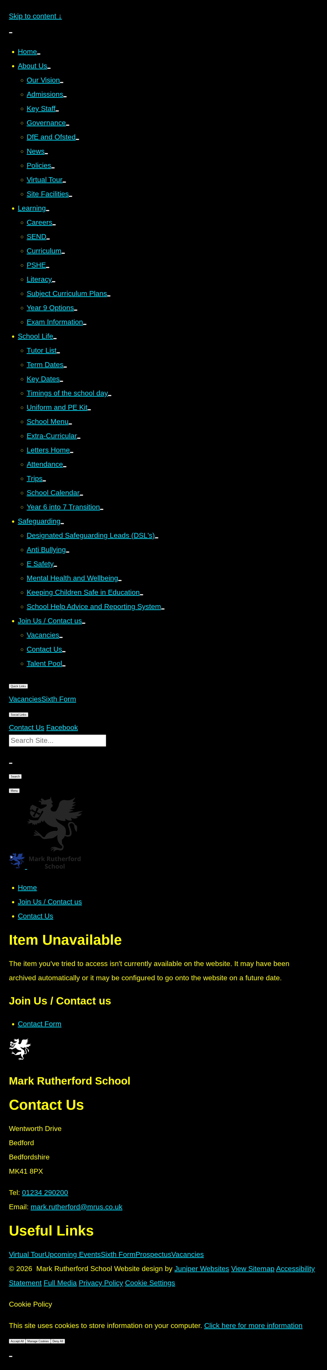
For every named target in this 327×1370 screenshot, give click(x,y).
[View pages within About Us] (49, 68)
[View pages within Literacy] (53, 281)
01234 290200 (45, 1193)
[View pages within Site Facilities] (70, 196)
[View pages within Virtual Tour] (64, 182)
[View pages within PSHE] (47, 267)
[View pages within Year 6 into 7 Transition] (101, 509)
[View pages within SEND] (48, 239)
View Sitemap (253, 1269)
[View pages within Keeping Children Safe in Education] (141, 594)
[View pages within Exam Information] (85, 324)
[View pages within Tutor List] (58, 353)
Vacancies (187, 1254)
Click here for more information (253, 1326)
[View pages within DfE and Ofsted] (77, 139)
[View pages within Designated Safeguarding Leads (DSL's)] (156, 537)
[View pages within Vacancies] (61, 637)
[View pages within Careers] (54, 224)
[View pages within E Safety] (55, 566)
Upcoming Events (73, 1254)
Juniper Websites (201, 1269)
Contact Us (35, 916)
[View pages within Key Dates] (61, 381)
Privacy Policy (101, 1283)
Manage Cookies (38, 1341)
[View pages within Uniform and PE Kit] (89, 409)
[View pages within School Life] (55, 338)
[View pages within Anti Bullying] (67, 552)
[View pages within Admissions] (65, 96)
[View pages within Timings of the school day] (109, 395)
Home (27, 888)
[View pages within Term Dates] (65, 367)
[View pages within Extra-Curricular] (79, 438)
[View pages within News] (46, 153)
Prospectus (153, 1254)
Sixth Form (118, 1254)
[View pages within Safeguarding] (62, 523)
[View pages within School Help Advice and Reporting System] (163, 609)
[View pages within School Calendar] (81, 495)
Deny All (57, 1341)
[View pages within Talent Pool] (64, 666)
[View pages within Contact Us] (64, 651)
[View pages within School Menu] (70, 424)
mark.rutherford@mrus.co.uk (76, 1207)
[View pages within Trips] (44, 481)
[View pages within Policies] (53, 168)
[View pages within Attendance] (65, 466)
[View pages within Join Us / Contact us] (83, 623)
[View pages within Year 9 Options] (75, 310)
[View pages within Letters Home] (71, 452)
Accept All (17, 1341)
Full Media (60, 1283)
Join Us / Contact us (50, 902)
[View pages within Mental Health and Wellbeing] (120, 580)
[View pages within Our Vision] (61, 82)
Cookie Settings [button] (150, 1283)
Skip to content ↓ (35, 16)
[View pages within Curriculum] (63, 253)
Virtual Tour (27, 1254)
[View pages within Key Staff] (57, 111)
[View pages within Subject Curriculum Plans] (109, 296)
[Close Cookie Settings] (10, 1356)
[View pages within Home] (38, 54)
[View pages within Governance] (67, 125)
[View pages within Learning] (47, 210)
